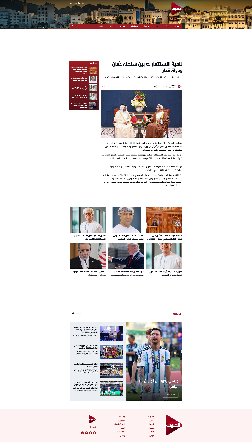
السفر (122, 428)
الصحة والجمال (119, 424)
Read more (171, 395)
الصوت (178, 26)
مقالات (111, 26)
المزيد (72, 313)
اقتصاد (157, 26)
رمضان (122, 435)
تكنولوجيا (121, 420)
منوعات (100, 26)
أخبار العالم (134, 26)
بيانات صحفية (119, 432)
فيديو (122, 26)
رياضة (146, 26)
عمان (168, 26)
